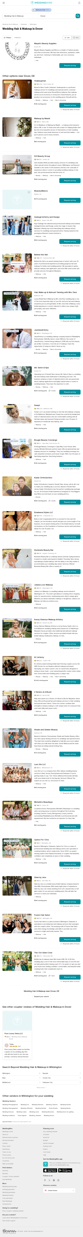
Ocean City (47, 1078)
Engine (45, 1149)
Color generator (7, 1198)
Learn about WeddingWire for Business (14, 1218)
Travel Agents (22, 1115)
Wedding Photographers (10, 1104)
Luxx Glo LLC (40, 764)
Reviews (5, 1173)
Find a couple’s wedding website (12, 1211)
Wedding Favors (49, 1115)
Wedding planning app (9, 1186)
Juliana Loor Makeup (43, 585)
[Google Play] (65, 1172)
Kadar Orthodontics (43, 478)
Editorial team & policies (10, 1137)
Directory (5, 1170)
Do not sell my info (8, 1158)
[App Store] (50, 1172)
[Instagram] (58, 1180)
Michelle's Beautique (43, 802)
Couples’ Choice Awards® (10, 1176)
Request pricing (70, 66)
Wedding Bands (66, 1108)
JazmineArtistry (41, 330)
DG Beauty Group (42, 156)
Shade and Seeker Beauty (46, 729)
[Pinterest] (54, 1180)
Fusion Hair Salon (42, 915)
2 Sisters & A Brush (43, 692)
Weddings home (7, 1131)
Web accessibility (7, 1164)
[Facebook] (45, 1180)
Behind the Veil (41, 254)
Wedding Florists (65, 1104)
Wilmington (33, 24)
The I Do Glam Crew (43, 952)
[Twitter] (49, 1180)
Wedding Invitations (8, 1115)
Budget (45, 1140)
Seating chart (47, 1146)
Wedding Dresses (8, 1112)
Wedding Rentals (40, 1108)
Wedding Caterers (52, 1104)
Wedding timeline (7, 1195)
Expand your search (41, 997)
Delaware (24, 24)
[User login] (79, 3)
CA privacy (5, 1161)
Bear (4, 1078)
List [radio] (68, 37)
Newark (45, 1073)
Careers (5, 1143)
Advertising (6, 1149)
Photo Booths (53, 1108)
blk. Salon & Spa (41, 367)
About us (5, 1134)
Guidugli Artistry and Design (47, 217)
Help (44, 1155)
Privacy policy (6, 1155)
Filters (8, 38)
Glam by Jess (40, 877)
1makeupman (40, 81)
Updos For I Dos (41, 840)
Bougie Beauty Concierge (45, 440)
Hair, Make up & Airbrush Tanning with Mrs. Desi (55, 292)
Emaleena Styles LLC (43, 512)
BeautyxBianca (41, 191)
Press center (6, 1146)
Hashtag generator (8, 1189)
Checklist (46, 1134)
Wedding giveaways (8, 1192)
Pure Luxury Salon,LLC (14, 1033)
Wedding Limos (34, 1112)
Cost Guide (46, 1152)
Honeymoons (6, 1204)
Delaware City (48, 1082)
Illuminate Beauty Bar (43, 550)
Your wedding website (50, 1131)
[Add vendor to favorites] (29, 45)
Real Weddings (7, 1201)
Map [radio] (77, 37)
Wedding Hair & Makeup (10, 24)
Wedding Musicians (48, 1112)
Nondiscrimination (8, 1140)
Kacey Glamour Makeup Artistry (48, 619)
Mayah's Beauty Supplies (45, 43)
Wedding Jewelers (35, 1115)
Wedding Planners (37, 1104)
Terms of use (6, 1152)
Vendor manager (48, 1143)
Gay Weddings (7, 1179)
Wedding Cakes (21, 1112)
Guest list (46, 1137)
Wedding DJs (25, 1104)
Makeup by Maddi (42, 118)
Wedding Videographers (10, 1108)
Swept (37, 405)
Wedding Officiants (27, 1108)
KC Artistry (39, 657)
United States (52, 1190)
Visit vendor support (8, 1221)
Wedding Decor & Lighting (65, 1112)
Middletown (6, 1082)
